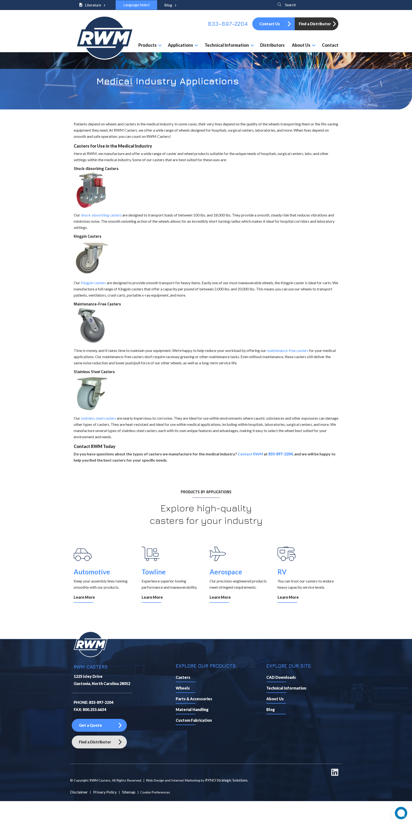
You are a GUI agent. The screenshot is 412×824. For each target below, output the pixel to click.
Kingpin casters (93, 282)
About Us (275, 698)
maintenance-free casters (287, 350)
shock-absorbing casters (101, 215)
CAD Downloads (281, 677)
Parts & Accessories (194, 698)
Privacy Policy (105, 792)
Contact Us (269, 23)
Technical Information (286, 688)
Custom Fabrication (194, 720)
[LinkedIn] (334, 774)
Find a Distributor (315, 23)
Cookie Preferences (155, 792)
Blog (168, 5)
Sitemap (128, 792)
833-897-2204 (228, 24)
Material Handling (192, 709)
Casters (183, 677)
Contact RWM (250, 454)
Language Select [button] (136, 4)
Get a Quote (90, 725)
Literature (93, 5)
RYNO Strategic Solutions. (226, 780)
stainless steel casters (98, 418)
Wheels (183, 688)
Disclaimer (79, 792)
